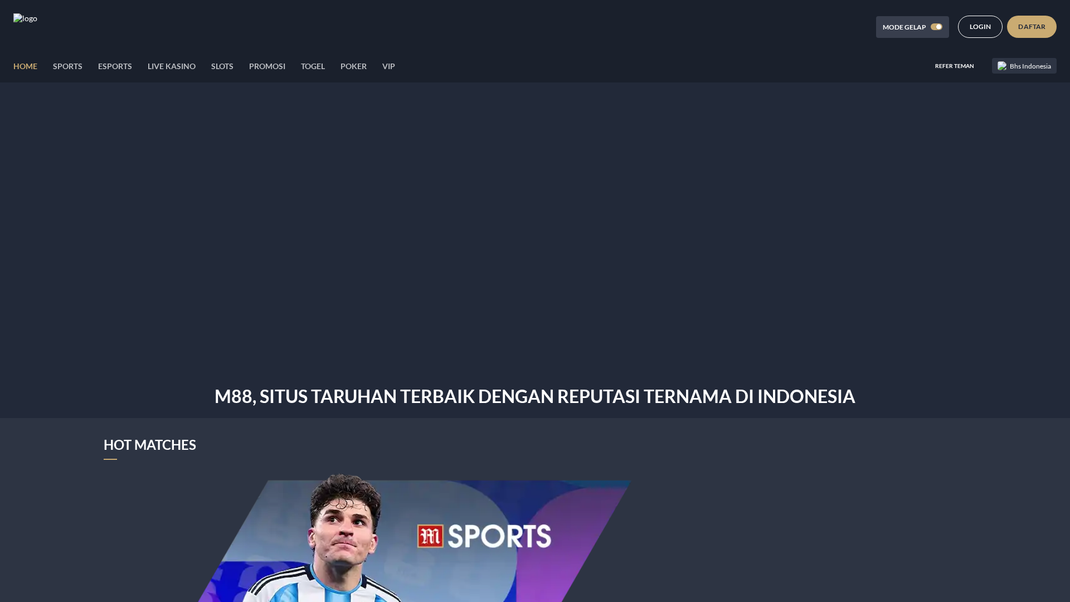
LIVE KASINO (172, 66)
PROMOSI (267, 66)
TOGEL (313, 66)
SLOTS (222, 66)
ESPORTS (115, 66)
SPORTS (67, 66)
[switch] (936, 26)
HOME (25, 66)
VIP (388, 66)
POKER (354, 66)
